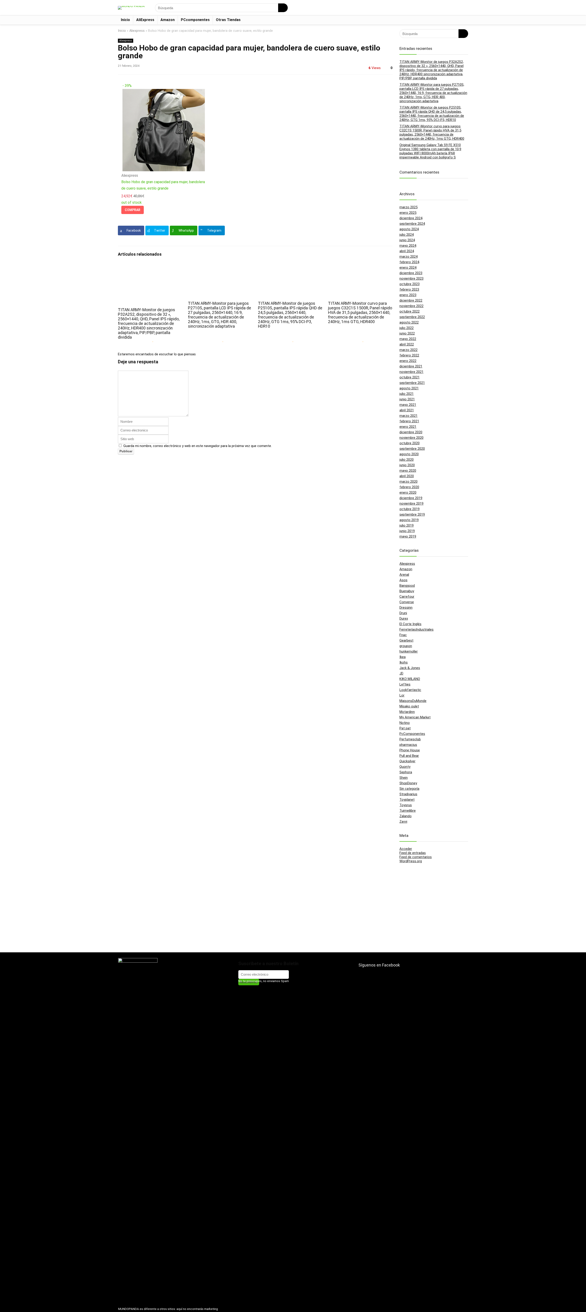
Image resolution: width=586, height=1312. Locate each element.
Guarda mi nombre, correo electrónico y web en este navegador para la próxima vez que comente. (197, 446)
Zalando (405, 816)
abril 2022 (406, 344)
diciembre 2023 (410, 273)
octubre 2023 (409, 284)
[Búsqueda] (283, 7)
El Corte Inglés (410, 624)
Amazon (167, 20)
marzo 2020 (408, 481)
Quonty (404, 767)
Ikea (402, 657)
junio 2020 (407, 465)
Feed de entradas (412, 853)
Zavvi (403, 821)
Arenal (404, 575)
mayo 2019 (407, 536)
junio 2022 (407, 333)
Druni (403, 613)
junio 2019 (407, 531)
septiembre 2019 (412, 514)
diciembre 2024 (410, 218)
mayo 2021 (407, 405)
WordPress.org (410, 861)
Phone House (409, 750)
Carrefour (406, 596)
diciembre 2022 (410, 300)
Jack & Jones (409, 668)
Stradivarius (408, 794)
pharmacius (408, 745)
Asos (403, 580)
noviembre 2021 (411, 372)
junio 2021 (407, 399)
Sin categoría (409, 789)
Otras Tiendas (228, 20)
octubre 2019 (409, 509)
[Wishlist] (463, 8)
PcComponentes (412, 734)
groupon (405, 646)
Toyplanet (407, 800)
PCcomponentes (195, 20)
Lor (401, 695)
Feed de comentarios (415, 857)
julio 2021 (406, 394)
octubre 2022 (409, 311)
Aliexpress (137, 31)
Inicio (125, 20)
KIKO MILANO (409, 679)
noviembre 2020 (411, 438)
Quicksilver (407, 761)
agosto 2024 (409, 229)
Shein (403, 778)
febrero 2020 (409, 487)
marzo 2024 (408, 256)
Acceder (405, 849)
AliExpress (145, 20)
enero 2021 (407, 427)
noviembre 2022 (411, 306)
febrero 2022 (409, 355)
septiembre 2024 (412, 224)
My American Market (415, 717)
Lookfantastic (410, 690)
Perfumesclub (410, 739)
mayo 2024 (407, 246)
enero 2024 (407, 267)
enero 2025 (407, 213)
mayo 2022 (407, 339)
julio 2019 (406, 525)
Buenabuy (406, 591)
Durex (403, 618)
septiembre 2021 (412, 383)
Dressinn (405, 607)
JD (401, 673)
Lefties (404, 684)
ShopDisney (408, 783)
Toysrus (405, 805)
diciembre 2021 (410, 366)
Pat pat (405, 728)
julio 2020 (406, 460)
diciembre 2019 (410, 498)
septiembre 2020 (412, 449)
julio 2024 (406, 235)
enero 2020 (407, 492)
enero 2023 (407, 295)
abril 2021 (406, 410)
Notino (404, 723)
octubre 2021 (409, 377)
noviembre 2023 (411, 278)
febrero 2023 (409, 289)
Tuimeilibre (407, 811)
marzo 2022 (408, 350)
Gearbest (406, 640)
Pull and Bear (409, 756)
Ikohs (403, 662)
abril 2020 (406, 476)
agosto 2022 (409, 322)
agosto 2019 (409, 520)
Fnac (403, 635)
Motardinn (407, 712)
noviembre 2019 (411, 503)
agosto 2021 (409, 388)
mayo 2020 (407, 471)
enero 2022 (407, 361)
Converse (406, 602)
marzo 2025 (408, 207)
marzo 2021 (408, 416)
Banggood (407, 586)
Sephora (405, 772)
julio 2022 (406, 328)
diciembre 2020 (410, 432)
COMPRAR (132, 210)
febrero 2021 (409, 421)
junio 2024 (407, 240)
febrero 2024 (409, 262)
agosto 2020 (409, 454)
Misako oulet (409, 706)
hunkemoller (408, 651)
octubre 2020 (409, 443)
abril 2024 (406, 251)
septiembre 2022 (412, 317)
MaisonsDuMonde (412, 701)
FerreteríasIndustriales (416, 629)
